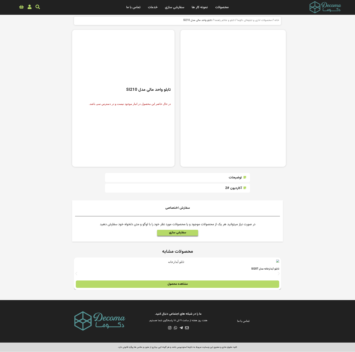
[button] (177, 177)
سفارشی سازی (174, 7)
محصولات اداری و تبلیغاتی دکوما (254, 20)
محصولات (222, 7)
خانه (276, 20)
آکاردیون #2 (233, 188)
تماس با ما (133, 7)
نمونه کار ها (200, 7)
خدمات (153, 7)
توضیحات (235, 177)
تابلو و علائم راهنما (224, 20)
